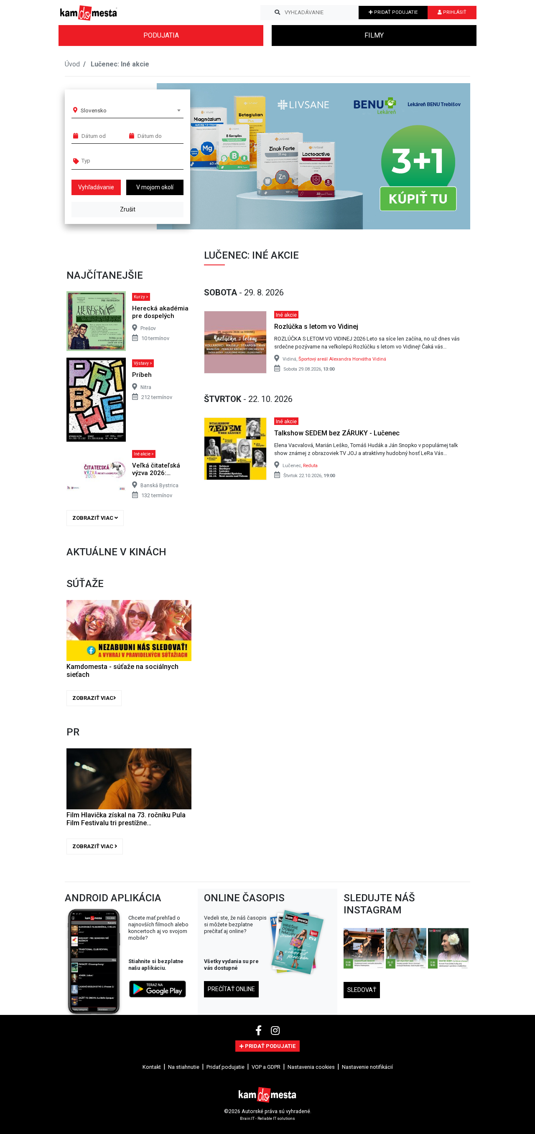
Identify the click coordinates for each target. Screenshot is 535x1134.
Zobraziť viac (93, 518)
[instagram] (275, 1031)
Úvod (72, 64)
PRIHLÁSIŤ (454, 12)
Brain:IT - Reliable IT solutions (267, 1118)
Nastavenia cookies (311, 1067)
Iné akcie (286, 314)
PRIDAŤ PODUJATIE (395, 12)
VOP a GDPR (266, 1067)
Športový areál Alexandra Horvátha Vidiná (342, 359)
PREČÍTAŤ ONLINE (231, 989)
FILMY (374, 35)
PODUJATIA (161, 35)
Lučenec (104, 64)
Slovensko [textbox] (94, 110)
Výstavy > (143, 363)
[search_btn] (277, 12)
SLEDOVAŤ (361, 990)
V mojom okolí (154, 187)
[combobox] (130, 110)
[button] (447, 156)
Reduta (310, 465)
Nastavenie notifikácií (367, 1067)
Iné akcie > (144, 454)
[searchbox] (113, 160)
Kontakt (152, 1067)
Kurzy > (141, 297)
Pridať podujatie (225, 1067)
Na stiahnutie (183, 1067)
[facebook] (259, 1031)
